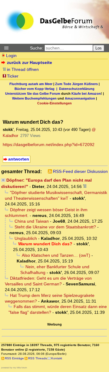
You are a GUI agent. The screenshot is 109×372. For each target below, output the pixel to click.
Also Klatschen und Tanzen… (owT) (56, 255)
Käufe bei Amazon (86, 93)
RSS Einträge (14, 358)
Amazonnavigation (80, 98)
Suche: (36, 48)
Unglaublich (26, 238)
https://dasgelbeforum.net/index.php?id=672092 (48, 144)
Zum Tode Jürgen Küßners (76, 84)
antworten (18, 159)
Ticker (12, 76)
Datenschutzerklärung (76, 89)
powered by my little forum (14, 368)
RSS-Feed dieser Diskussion (80, 171)
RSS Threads (37, 358)
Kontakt (56, 358)
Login (11, 55)
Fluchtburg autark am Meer (30, 84)
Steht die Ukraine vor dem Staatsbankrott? (55, 226)
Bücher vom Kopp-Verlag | (37, 89)
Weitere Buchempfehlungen (34, 98)
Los (98, 48)
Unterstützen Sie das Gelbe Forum (32, 93)
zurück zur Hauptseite (29, 62)
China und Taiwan (32, 221)
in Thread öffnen (23, 69)
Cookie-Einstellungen (54, 103)
